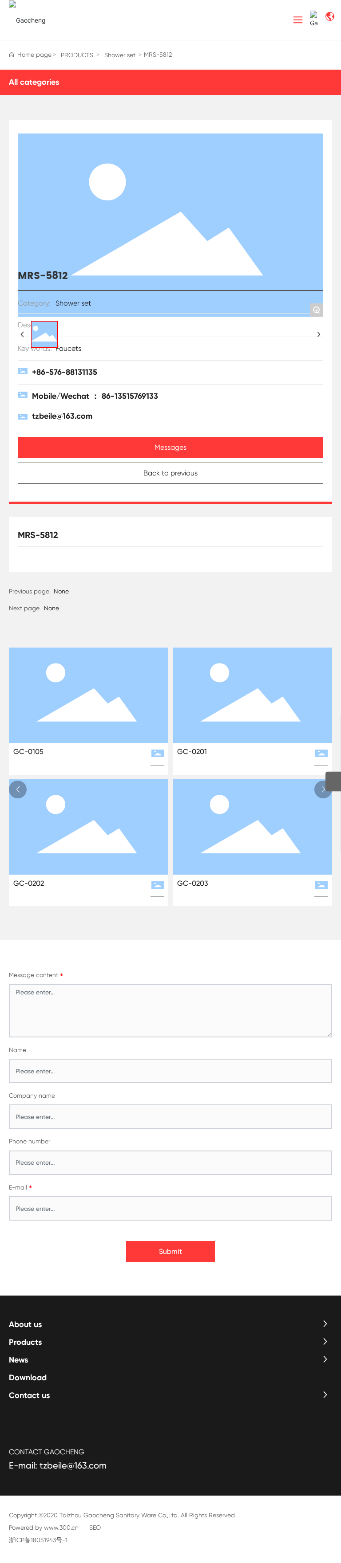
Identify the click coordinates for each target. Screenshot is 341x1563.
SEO (95, 1527)
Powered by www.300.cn (44, 1527)
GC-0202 (28, 883)
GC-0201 (192, 751)
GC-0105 (28, 751)
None (51, 608)
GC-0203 (192, 883)
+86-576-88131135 (64, 372)
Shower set (119, 55)
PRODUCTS (77, 55)
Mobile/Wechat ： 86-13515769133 (95, 396)
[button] (18, 789)
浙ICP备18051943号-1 (38, 1539)
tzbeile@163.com (62, 416)
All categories (34, 82)
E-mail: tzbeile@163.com (58, 1465)
